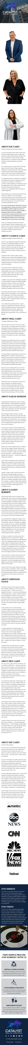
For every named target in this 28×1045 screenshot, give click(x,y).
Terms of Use (18, 1042)
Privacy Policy (10, 1042)
